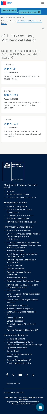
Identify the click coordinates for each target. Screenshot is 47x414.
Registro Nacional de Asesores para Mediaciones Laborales (22, 286)
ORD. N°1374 (11, 123)
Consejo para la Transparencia (20, 215)
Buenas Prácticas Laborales (19, 230)
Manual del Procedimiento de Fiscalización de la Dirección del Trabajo (24, 343)
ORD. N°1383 (11, 94)
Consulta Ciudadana (16, 321)
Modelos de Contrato (16, 339)
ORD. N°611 (10, 68)
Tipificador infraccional (17, 347)
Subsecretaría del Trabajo (18, 194)
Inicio (3, 17)
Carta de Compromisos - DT (19, 360)
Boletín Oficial (13, 351)
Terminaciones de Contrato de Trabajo (23, 281)
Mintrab (10, 191)
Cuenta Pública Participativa (19, 363)
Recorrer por (9, 10)
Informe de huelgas (15, 250)
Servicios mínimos (15, 265)
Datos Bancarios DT (15, 318)
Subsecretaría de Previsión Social (21, 197)
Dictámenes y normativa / (15, 17)
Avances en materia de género (20, 308)
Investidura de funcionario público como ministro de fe (22, 255)
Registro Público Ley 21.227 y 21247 (22, 330)
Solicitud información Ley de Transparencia (19, 210)
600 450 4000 (9, 397)
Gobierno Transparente (17, 206)
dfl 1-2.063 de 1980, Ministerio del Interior (21, 22)
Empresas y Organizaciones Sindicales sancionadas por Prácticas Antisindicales (23, 236)
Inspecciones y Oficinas (16, 402)
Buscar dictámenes (29, 12)
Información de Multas (17, 277)
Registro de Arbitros (15, 268)
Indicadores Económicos (17, 305)
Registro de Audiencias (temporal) (21, 222)
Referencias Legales (8, 21)
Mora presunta (13, 290)
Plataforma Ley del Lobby (18, 218)
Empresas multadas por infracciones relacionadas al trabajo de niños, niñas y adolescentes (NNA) (24, 245)
